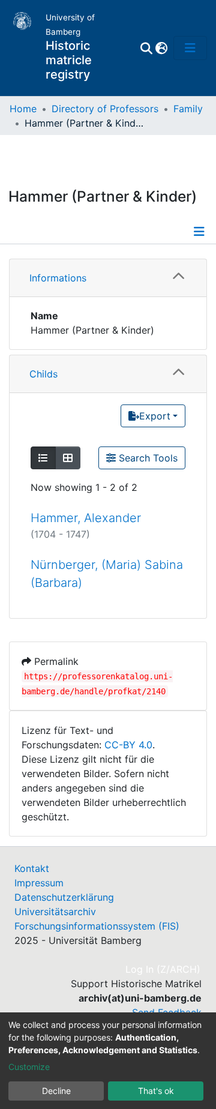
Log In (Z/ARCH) (163, 969)
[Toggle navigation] (190, 48)
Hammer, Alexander (86, 518)
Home (23, 109)
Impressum (39, 883)
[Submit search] (146, 48)
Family (188, 109)
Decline (56, 1091)
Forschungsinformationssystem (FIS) (96, 926)
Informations (57, 278)
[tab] (108, 278)
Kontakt (31, 868)
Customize (29, 1067)
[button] (161, 48)
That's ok (156, 1091)
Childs (43, 374)
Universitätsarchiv (55, 912)
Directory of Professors (105, 109)
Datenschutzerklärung (64, 897)
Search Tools (147, 458)
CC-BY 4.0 (128, 745)
